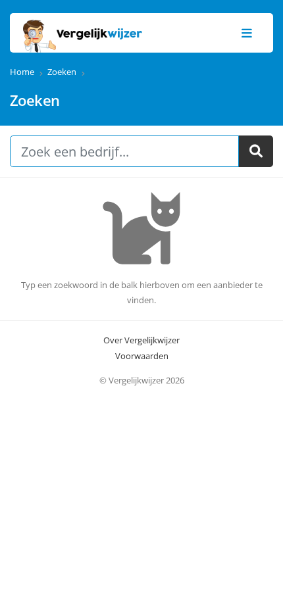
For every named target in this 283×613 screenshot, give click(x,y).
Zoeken (61, 72)
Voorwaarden (141, 356)
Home (22, 72)
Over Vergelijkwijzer (141, 340)
